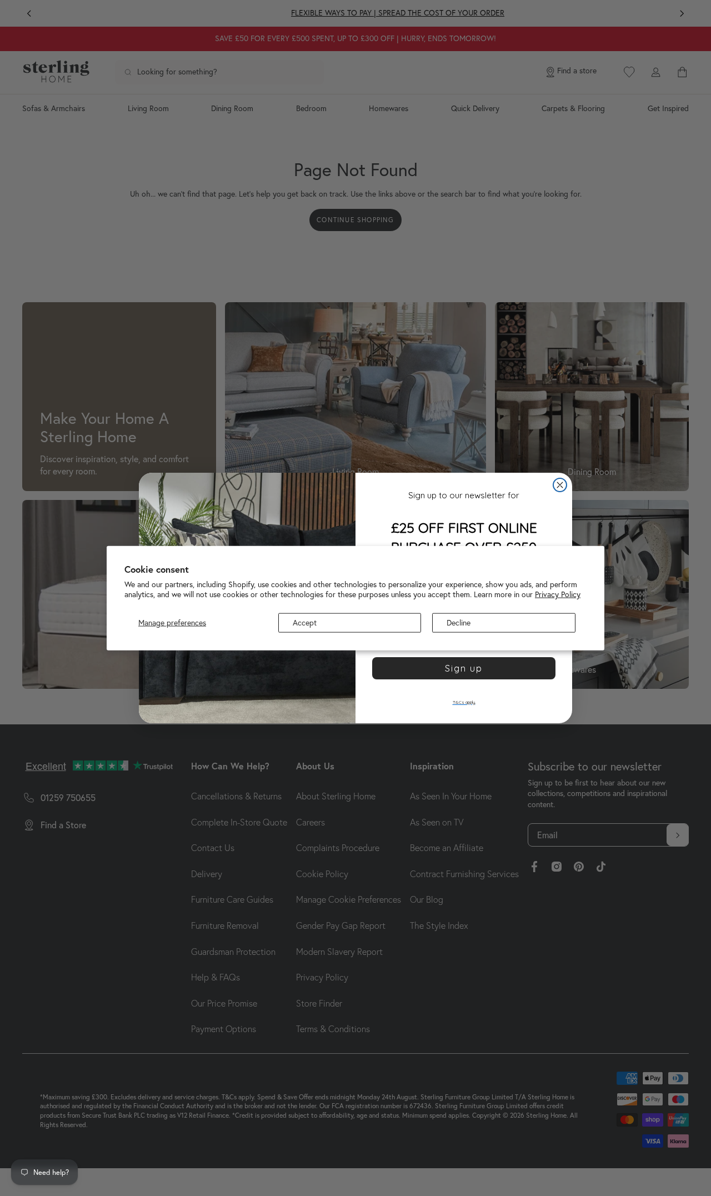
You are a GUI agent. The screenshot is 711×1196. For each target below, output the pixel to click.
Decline (458, 623)
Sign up (464, 668)
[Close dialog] (560, 485)
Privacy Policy (557, 594)
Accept (305, 623)
